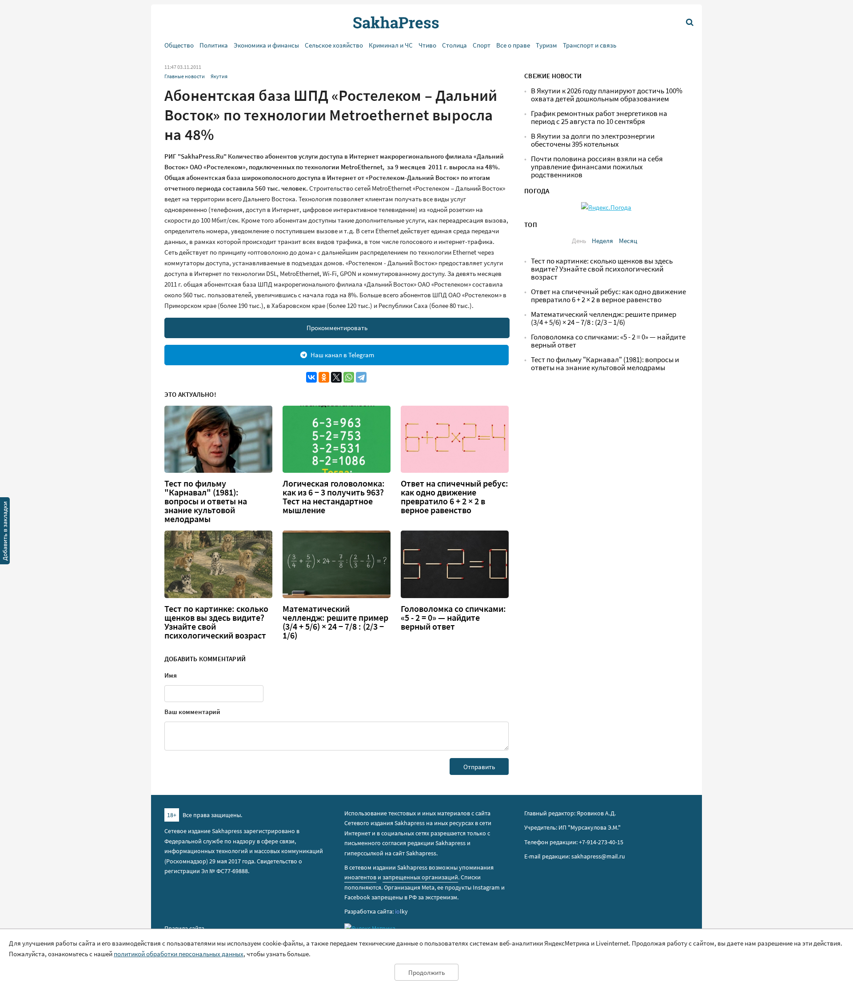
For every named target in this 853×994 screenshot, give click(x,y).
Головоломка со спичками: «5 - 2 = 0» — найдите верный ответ (453, 617)
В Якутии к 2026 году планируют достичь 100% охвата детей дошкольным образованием (606, 95)
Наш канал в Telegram (342, 355)
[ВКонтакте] (311, 377)
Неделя (602, 240)
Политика (213, 45)
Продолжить (426, 972)
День (579, 240)
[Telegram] (361, 377)
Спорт (481, 45)
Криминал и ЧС (391, 45)
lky (401, 911)
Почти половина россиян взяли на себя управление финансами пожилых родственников (597, 167)
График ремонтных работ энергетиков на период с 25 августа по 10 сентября (599, 117)
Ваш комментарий (192, 711)
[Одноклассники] (324, 377)
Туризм (546, 45)
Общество (179, 45)
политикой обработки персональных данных (178, 954)
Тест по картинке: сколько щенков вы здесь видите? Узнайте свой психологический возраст (216, 622)
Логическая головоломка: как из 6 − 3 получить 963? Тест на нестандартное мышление (334, 496)
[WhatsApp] (348, 377)
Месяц (628, 240)
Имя (170, 675)
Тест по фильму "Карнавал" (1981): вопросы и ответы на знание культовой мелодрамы (205, 501)
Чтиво (427, 45)
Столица (454, 45)
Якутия (219, 76)
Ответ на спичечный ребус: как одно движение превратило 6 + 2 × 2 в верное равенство (454, 496)
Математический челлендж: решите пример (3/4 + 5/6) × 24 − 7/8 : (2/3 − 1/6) (335, 622)
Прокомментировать (337, 327)
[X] (336, 377)
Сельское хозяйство (334, 45)
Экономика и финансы (266, 45)
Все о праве (513, 45)
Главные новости (184, 76)
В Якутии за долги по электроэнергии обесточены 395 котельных (593, 140)
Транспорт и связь (589, 45)
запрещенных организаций (420, 877)
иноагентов (360, 877)
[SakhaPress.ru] (5, 532)
